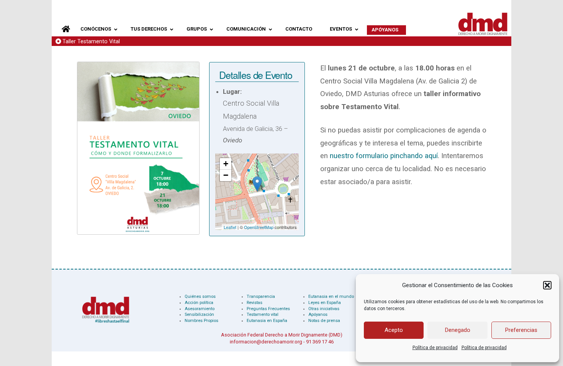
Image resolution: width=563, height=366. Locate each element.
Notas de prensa (324, 320)
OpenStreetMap (258, 227)
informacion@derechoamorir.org (266, 342)
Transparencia (261, 296)
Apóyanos (317, 314)
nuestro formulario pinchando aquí (384, 156)
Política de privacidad (435, 347)
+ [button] (225, 163)
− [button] (225, 175)
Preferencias (521, 330)
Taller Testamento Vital (91, 41)
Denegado (457, 330)
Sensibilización (199, 314)
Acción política (199, 302)
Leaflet (230, 227)
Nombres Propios (201, 320)
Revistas (254, 302)
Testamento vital (262, 314)
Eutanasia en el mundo (331, 296)
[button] (547, 285)
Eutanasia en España (267, 320)
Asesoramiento (199, 308)
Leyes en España (324, 302)
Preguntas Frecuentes (268, 308)
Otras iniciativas (323, 308)
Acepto (394, 330)
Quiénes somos (200, 296)
